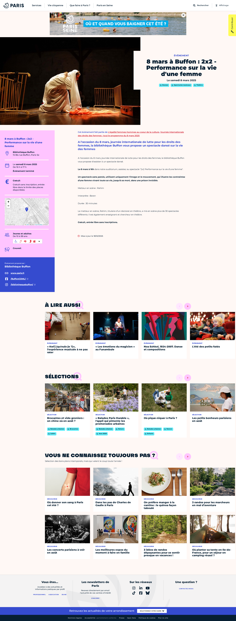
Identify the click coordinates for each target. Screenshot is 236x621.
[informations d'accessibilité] (27, 241)
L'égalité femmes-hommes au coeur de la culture (133, 132)
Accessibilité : (100, 618)
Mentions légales (75, 618)
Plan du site (163, 618)
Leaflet (27, 224)
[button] (26, 209)
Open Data (131, 618)
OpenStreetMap (38, 224)
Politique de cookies (147, 618)
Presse (121, 618)
